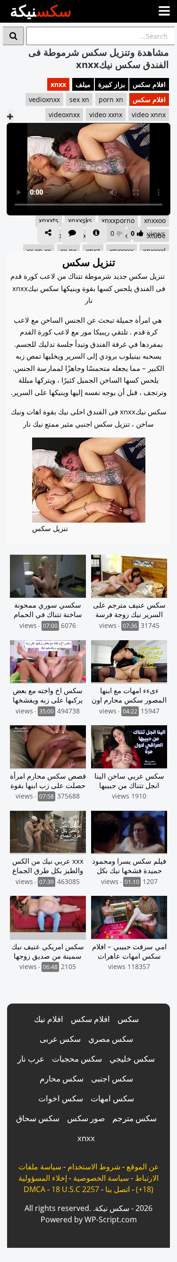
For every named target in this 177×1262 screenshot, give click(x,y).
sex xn (79, 99)
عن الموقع (142, 1166)
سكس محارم (62, 1078)
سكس (128, 1018)
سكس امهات (112, 1098)
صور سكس (86, 1118)
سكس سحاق (37, 1118)
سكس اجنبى (112, 1078)
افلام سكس (149, 84)
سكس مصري (110, 1038)
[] (13, 35)
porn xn (111, 99)
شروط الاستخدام (93, 1166)
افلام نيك (48, 1018)
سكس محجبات (77, 1058)
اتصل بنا (117, 1189)
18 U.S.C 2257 (75, 1189)
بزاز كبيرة (111, 84)
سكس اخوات (60, 1098)
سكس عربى (60, 1038)
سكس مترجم (134, 1118)
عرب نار (30, 1058)
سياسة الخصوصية (101, 1178)
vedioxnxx (44, 99)
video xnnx (149, 114)
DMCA (34, 1189)
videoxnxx (64, 114)
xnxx (58, 84)
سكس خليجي (132, 1058)
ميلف (83, 84)
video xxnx (105, 114)
